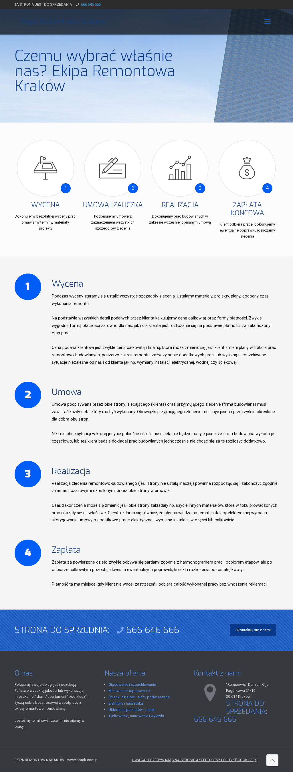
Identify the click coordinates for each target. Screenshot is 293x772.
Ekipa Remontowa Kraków (63, 21)
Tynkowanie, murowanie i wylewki (136, 716)
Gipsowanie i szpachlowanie (132, 684)
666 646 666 (91, 4)
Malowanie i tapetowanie (129, 691)
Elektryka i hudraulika (125, 703)
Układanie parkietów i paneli (131, 709)
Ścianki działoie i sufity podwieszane (139, 697)
